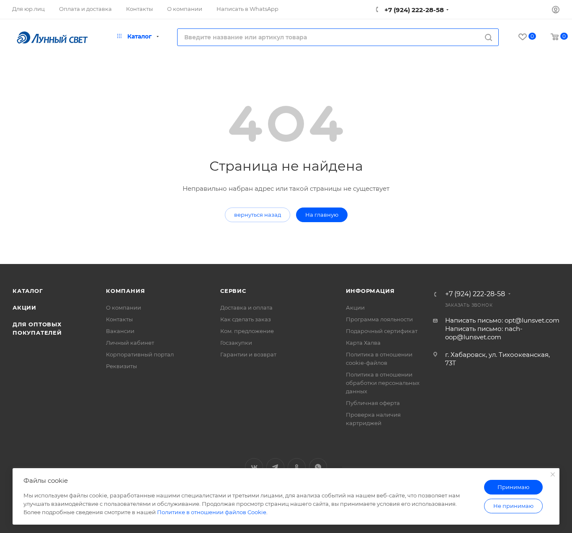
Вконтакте (254, 467)
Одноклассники (297, 467)
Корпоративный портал (140, 354)
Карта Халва (363, 342)
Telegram (275, 467)
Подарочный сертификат (381, 331)
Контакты (119, 319)
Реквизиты (121, 366)
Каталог (28, 290)
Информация (370, 290)
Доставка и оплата (246, 307)
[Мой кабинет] (555, 10)
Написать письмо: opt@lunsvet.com (502, 320)
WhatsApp (318, 467)
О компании (123, 307)
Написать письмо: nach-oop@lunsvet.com (484, 333)
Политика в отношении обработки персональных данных (383, 383)
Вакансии (120, 331)
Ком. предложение (247, 331)
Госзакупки (236, 342)
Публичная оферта (373, 403)
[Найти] (488, 37)
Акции (24, 307)
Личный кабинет (130, 342)
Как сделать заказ (245, 319)
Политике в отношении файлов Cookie (211, 512)
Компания (125, 290)
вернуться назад (257, 214)
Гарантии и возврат (248, 354)
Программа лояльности (379, 319)
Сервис (233, 290)
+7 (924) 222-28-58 (413, 10)
